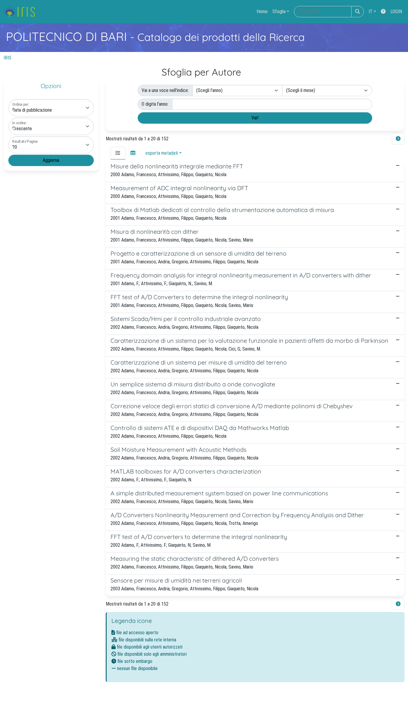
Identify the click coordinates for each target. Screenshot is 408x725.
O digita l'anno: (155, 104)
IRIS (7, 58)
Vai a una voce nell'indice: (165, 90)
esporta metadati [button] (161, 153)
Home (262, 11)
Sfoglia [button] (279, 11)
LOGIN (396, 11)
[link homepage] (22, 12)
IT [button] (370, 11)
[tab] (118, 153)
